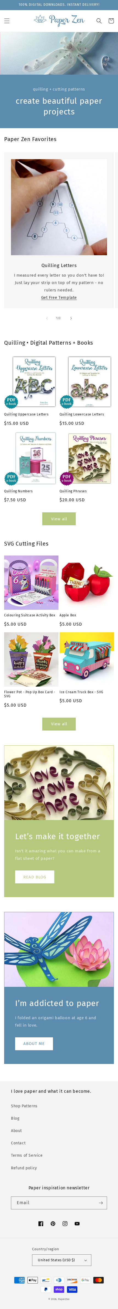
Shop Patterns (24, 1106)
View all (59, 518)
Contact (18, 1143)
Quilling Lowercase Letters (82, 414)
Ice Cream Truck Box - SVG (81, 692)
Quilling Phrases (73, 491)
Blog (15, 1118)
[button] (7, 21)
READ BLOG (34, 877)
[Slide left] (47, 318)
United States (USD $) (56, 1260)
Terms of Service (27, 1155)
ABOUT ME (34, 1043)
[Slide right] (71, 318)
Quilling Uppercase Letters (26, 414)
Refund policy (24, 1168)
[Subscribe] (101, 1202)
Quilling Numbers (18, 491)
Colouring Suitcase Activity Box (29, 615)
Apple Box (68, 615)
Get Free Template (59, 297)
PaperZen (64, 1299)
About (16, 1130)
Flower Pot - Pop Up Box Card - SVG (29, 694)
